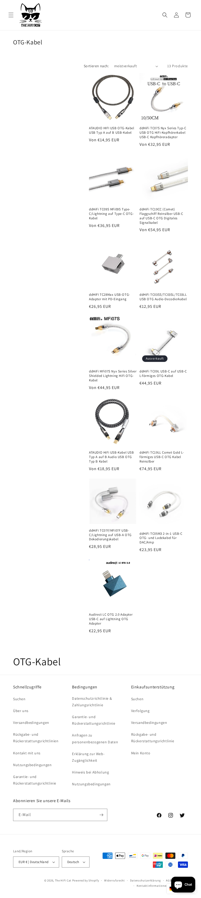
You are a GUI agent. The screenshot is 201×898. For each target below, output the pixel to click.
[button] (11, 15)
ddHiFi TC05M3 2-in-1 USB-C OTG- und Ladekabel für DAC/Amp (160, 538)
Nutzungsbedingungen (32, 764)
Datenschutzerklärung (145, 880)
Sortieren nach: (96, 66)
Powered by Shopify (85, 880)
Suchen (19, 699)
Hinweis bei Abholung (90, 772)
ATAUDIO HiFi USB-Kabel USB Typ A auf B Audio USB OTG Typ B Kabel (111, 457)
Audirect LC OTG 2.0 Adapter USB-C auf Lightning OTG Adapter (110, 619)
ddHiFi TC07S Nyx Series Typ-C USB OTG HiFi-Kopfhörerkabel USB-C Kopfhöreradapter (162, 132)
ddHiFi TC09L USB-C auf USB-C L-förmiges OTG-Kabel (163, 373)
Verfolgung (140, 710)
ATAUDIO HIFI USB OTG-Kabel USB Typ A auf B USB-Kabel (111, 130)
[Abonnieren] (101, 815)
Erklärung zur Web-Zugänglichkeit (88, 757)
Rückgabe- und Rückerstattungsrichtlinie (152, 737)
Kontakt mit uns (27, 753)
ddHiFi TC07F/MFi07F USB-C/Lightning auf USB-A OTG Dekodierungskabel (110, 535)
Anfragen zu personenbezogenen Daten (95, 738)
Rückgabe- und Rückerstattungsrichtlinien (36, 737)
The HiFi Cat (63, 880)
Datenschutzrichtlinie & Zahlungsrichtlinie (92, 701)
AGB (168, 880)
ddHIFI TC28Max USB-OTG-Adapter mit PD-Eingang (109, 297)
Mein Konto (140, 753)
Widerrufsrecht (114, 880)
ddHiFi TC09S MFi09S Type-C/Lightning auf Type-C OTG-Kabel (111, 213)
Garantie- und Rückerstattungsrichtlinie (34, 780)
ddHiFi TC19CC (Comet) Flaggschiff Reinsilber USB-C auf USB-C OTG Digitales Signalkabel (161, 216)
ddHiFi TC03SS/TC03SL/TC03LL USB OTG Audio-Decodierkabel (163, 297)
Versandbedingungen (31, 722)
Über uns (21, 710)
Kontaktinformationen (152, 885)
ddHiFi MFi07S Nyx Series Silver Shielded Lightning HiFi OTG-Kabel (113, 375)
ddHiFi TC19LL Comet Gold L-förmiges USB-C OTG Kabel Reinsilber (161, 457)
